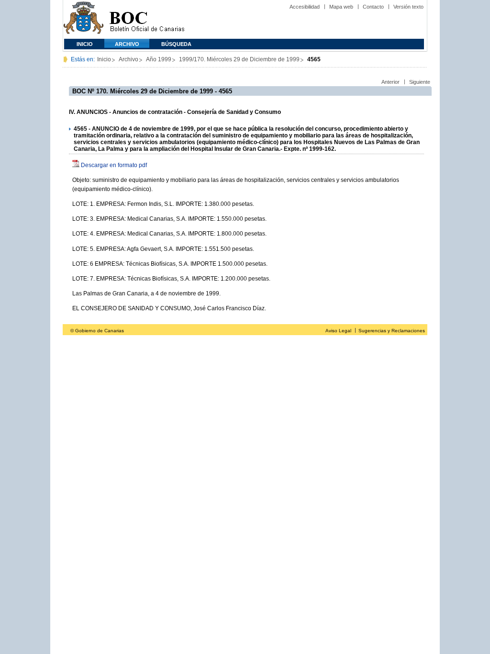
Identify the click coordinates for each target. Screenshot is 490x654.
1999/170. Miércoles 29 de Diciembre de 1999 (239, 59)
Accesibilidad (305, 7)
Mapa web (341, 7)
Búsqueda (176, 44)
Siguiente (419, 82)
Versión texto (408, 7)
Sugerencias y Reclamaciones (391, 330)
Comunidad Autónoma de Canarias (83, 19)
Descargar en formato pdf (114, 165)
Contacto (373, 7)
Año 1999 (158, 59)
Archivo (127, 44)
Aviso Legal (338, 330)
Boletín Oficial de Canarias (147, 19)
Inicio (85, 44)
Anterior (390, 82)
